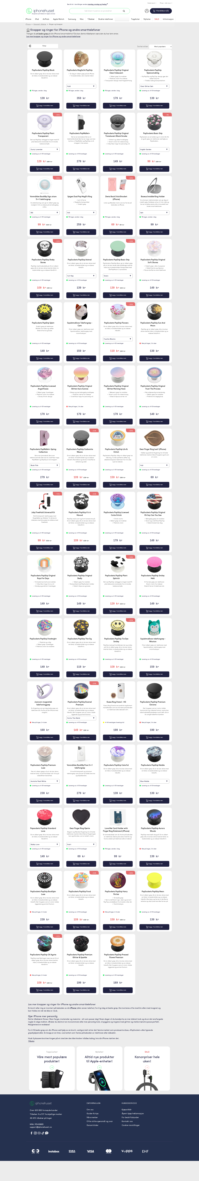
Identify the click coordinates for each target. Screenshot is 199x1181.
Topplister (135, 19)
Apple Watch (58, 19)
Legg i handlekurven (45, 105)
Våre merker (92, 1118)
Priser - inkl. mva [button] (165, 3)
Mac (82, 19)
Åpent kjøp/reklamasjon (133, 1114)
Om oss (90, 1110)
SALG (157, 19)
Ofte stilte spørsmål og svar (100, 1121)
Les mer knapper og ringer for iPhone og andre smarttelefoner (53, 37)
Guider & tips (93, 1114)
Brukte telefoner (105, 19)
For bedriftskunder (130, 1118)
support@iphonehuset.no (41, 1127)
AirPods (46, 19)
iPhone (28, 19)
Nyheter (147, 19)
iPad (37, 19)
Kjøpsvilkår (127, 1110)
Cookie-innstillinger (131, 1125)
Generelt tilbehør (39, 24)
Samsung (72, 19)
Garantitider (92, 1125)
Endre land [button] (151, 3)
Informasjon (168, 19)
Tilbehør (91, 19)
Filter (44, 46)
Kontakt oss (127, 1121)
